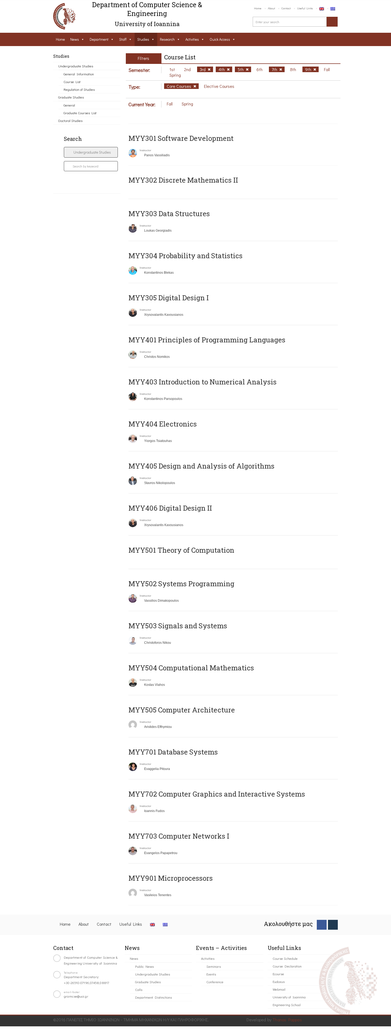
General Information (79, 74)
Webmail (279, 989)
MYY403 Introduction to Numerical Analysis (202, 381)
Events (211, 974)
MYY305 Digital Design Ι (168, 297)
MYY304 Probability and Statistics (185, 255)
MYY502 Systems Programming (181, 583)
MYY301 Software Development (181, 138)
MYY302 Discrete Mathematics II (183, 180)
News (74, 39)
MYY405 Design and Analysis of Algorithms (201, 465)
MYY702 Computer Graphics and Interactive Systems (216, 793)
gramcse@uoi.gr (76, 996)
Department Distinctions (153, 997)
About (271, 8)
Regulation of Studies (79, 89)
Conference (214, 981)
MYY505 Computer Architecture (181, 709)
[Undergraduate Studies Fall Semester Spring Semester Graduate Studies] (91, 152)
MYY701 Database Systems (173, 751)
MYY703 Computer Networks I (178, 836)
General (69, 105)
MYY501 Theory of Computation (181, 550)
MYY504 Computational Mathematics (191, 667)
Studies (143, 39)
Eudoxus (279, 981)
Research (167, 39)
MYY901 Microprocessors (170, 878)
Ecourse (278, 973)
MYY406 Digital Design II (170, 508)
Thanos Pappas (287, 1019)
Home (257, 8)
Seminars (213, 966)
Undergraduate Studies (75, 66)
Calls (138, 989)
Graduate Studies (71, 97)
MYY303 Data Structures (169, 213)
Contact (286, 8)
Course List (72, 81)
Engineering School (287, 1004)
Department (99, 39)
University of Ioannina (289, 997)
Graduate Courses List (80, 112)
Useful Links (305, 8)
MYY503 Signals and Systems (177, 625)
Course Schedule (285, 958)
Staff (123, 39)
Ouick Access (220, 39)
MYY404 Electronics (162, 423)
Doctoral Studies (70, 120)
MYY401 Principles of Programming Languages (206, 339)
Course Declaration (287, 966)
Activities (192, 39)
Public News (144, 966)
